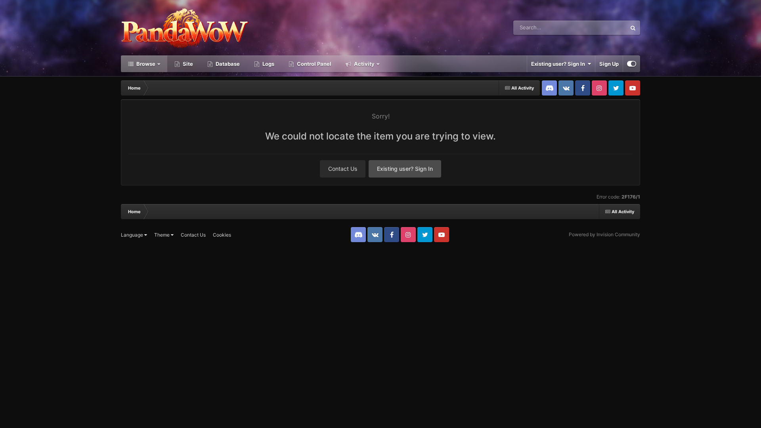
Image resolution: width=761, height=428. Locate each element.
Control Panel (313, 64)
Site (187, 64)
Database (227, 64)
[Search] (633, 28)
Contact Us (342, 168)
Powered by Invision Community (604, 234)
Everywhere (602, 28)
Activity (364, 64)
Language (132, 235)
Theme (162, 235)
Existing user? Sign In (559, 64)
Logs (267, 64)
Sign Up (609, 64)
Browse (145, 64)
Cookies (222, 235)
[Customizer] (631, 63)
